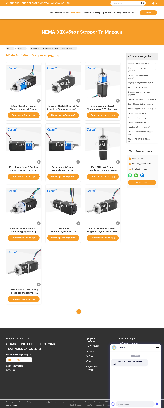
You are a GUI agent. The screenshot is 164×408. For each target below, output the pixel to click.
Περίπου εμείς (62, 13)
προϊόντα (76, 13)
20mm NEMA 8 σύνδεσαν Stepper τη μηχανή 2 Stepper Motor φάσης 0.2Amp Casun (24, 109)
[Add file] (113, 404)
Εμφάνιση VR (108, 13)
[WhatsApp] (130, 175)
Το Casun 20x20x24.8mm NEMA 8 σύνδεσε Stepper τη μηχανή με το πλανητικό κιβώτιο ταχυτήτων (63, 109)
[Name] (142, 3)
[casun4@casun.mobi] (142, 175)
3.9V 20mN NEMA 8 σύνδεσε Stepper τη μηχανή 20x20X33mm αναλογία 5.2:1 (103, 231)
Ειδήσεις (87, 13)
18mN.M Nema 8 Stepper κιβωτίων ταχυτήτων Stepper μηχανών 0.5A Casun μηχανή (103, 170)
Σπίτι (50, 13)
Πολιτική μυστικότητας (11, 403)
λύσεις (96, 13)
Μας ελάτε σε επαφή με (126, 13)
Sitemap (22, 402)
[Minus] (157, 347)
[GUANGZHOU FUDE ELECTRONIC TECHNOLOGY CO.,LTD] (20, 13)
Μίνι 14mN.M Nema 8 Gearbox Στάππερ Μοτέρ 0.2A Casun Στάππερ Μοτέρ (23, 170)
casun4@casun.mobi (141, 164)
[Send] (158, 404)
